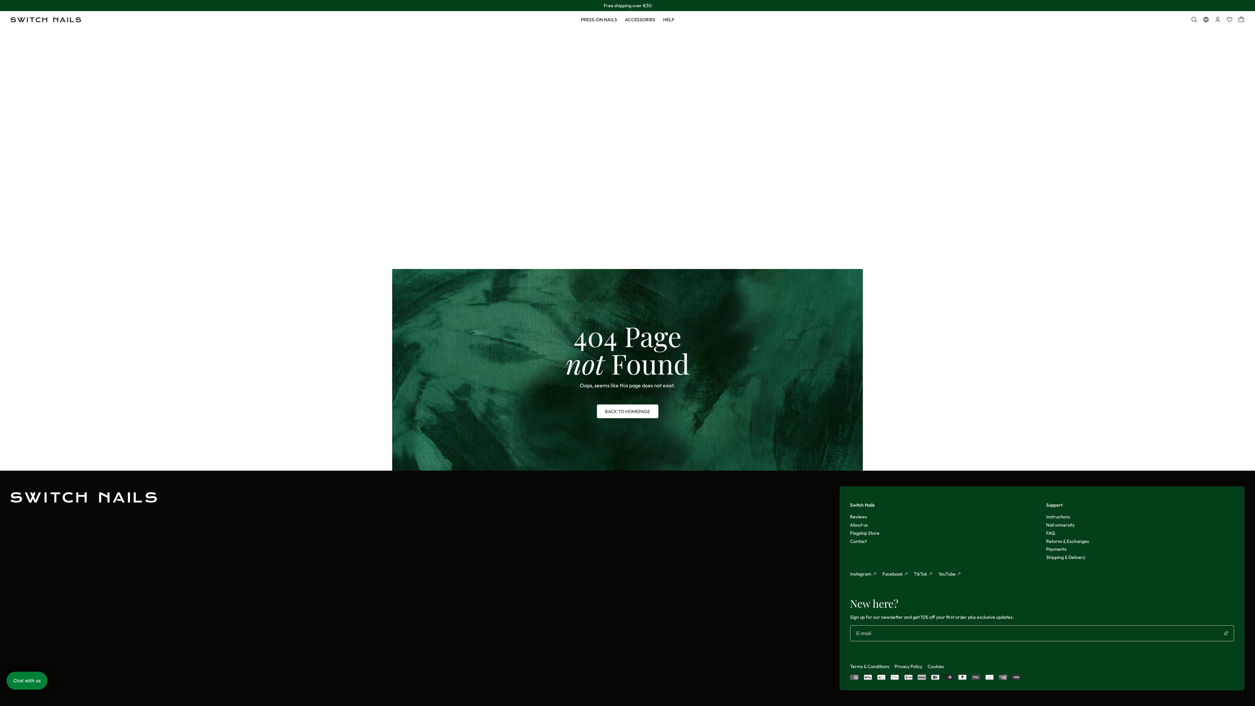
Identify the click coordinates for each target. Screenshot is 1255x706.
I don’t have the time (570, 406)
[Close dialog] (733, 279)
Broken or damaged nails (570, 334)
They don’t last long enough (570, 382)
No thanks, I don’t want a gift (570, 422)
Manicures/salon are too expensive (570, 358)
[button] (27, 681)
